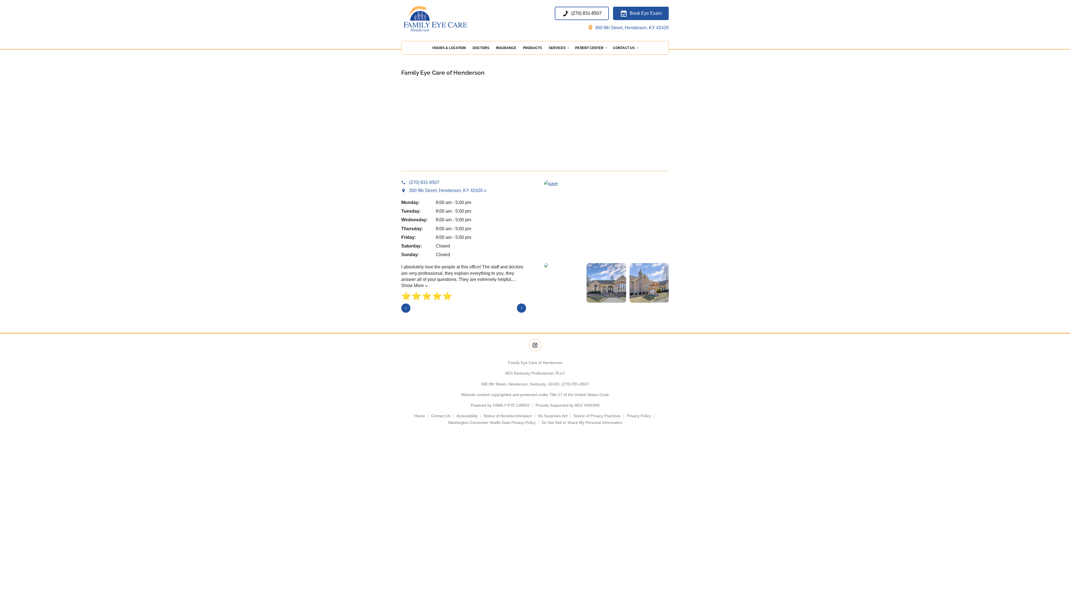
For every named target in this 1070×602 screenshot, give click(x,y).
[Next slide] (521, 308)
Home (419, 416)
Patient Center (589, 48)
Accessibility (467, 416)
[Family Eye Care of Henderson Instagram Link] (535, 345)
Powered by (500, 405)
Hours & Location (449, 48)
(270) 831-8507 (575, 384)
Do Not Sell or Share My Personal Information (582, 422)
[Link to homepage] (446, 19)
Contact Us (624, 48)
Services (557, 48)
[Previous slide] (405, 308)
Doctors (481, 48)
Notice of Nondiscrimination (508, 416)
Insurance (506, 48)
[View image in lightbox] (551, 183)
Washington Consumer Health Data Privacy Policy (492, 422)
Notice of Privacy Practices (597, 416)
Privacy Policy (639, 416)
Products (532, 48)
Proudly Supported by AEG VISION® (568, 405)
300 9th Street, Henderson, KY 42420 (631, 27)
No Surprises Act (553, 416)
